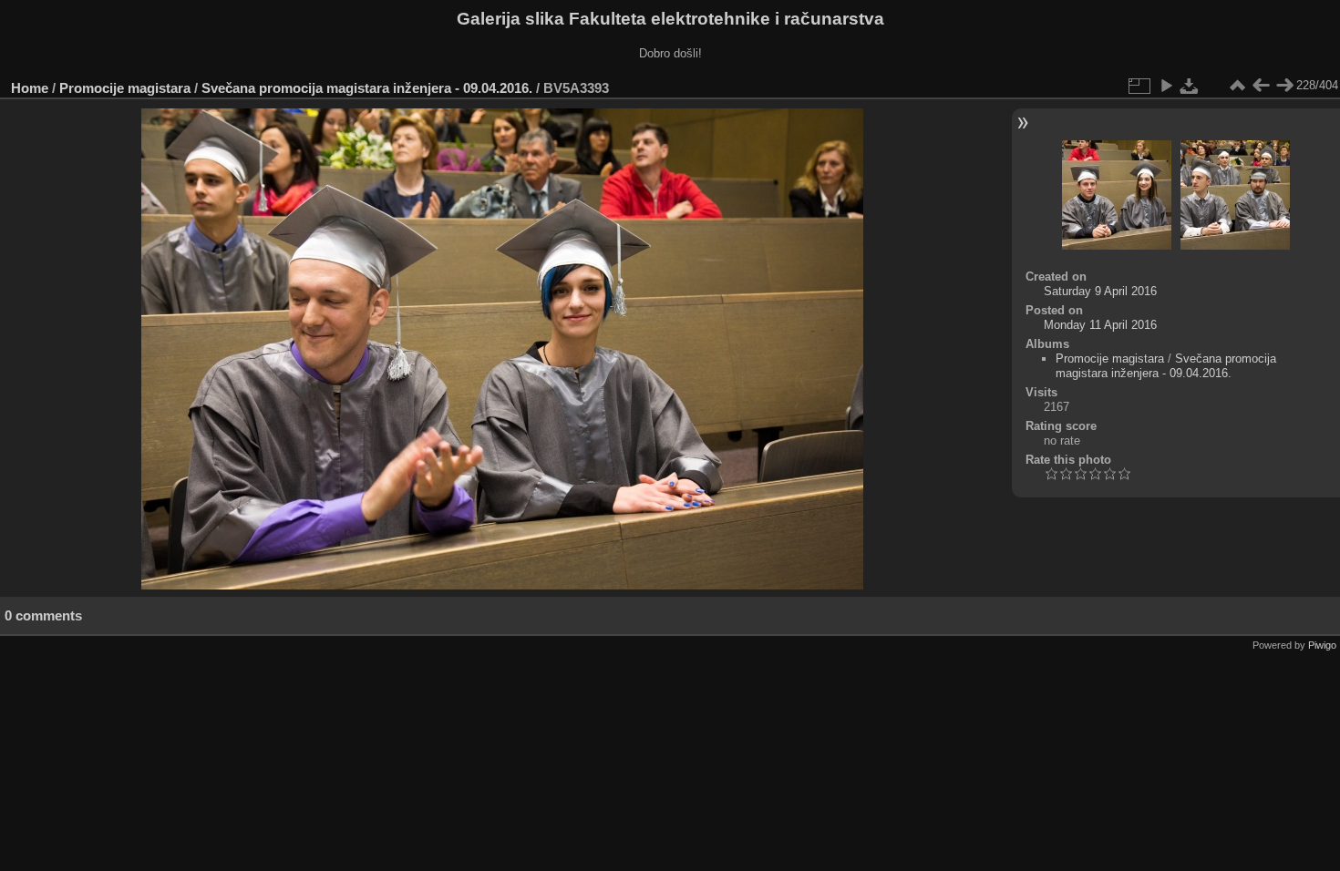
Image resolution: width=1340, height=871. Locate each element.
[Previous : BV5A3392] (1261, 85)
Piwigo (1322, 645)
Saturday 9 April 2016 (1100, 291)
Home (29, 88)
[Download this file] (1189, 85)
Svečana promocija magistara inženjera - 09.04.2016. (366, 88)
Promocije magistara (125, 88)
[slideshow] (1166, 85)
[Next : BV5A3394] (1284, 85)
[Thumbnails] (1237, 85)
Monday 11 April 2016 (1100, 325)
